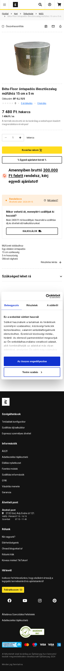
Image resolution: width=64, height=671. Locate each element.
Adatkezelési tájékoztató (15, 457)
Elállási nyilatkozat (11, 463)
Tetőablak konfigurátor (14, 421)
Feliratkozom (11, 589)
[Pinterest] (54, 600)
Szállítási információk (13, 474)
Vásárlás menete (11, 486)
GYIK (4, 480)
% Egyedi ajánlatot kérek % (32, 160)
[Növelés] (20, 137)
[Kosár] (59, 4)
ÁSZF (5, 451)
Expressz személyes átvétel (16, 433)
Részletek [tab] (32, 305)
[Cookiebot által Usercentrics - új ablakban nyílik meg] (46, 296)
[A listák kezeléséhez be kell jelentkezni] (48, 26)
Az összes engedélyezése (32, 361)
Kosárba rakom (30, 150)
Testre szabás (30, 372)
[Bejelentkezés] (49, 4)
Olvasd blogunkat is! (12, 548)
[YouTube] (25, 600)
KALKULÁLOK (30, 231)
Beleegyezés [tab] (11, 305)
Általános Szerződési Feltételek (18, 614)
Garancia (6, 492)
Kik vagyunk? (8, 536)
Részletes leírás (49, 262)
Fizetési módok (10, 468)
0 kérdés (41, 103)
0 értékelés (26, 103)
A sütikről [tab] (52, 305)
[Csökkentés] (5, 137)
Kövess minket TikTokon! (15, 560)
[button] (4, 4)
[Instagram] (40, 600)
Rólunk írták (8, 554)
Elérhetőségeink (10, 542)
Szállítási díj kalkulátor (13, 427)
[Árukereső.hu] (32, 631)
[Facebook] (9, 600)
